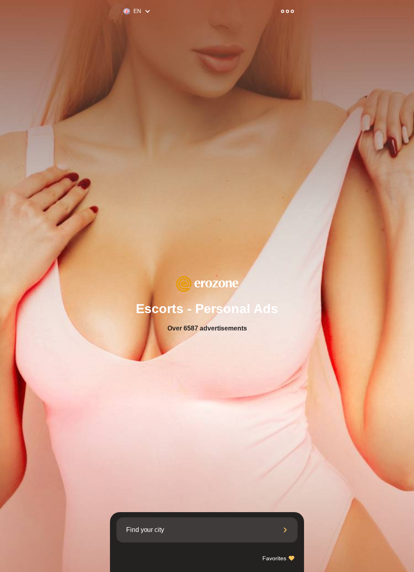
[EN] (123, 11)
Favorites (275, 558)
